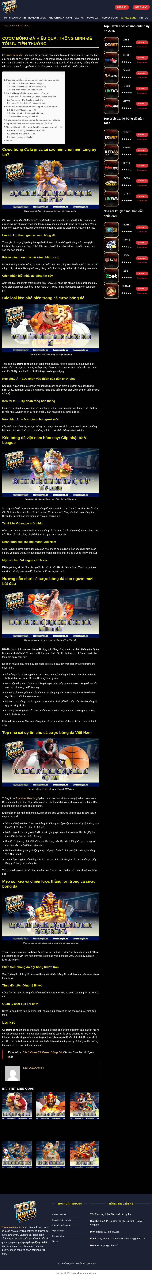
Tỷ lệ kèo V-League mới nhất (23, 110)
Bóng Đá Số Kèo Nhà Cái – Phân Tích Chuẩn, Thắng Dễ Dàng (50, 1126)
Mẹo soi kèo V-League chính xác (25, 116)
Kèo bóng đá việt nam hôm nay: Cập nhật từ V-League (31, 106)
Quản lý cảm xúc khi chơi (22, 137)
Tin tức (143, 18)
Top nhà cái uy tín (25, 798)
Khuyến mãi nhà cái (60, 18)
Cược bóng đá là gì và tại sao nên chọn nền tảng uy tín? (32, 80)
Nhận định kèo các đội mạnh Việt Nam (27, 113)
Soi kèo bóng (128, 18)
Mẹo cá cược (110, 18)
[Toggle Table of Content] (59, 75)
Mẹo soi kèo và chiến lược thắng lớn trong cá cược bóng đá (34, 127)
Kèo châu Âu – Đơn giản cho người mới (28, 103)
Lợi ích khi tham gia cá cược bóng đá (27, 83)
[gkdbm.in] (17, 7)
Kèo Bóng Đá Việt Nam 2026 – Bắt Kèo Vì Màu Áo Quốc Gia (15, 1174)
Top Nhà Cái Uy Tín (15, 18)
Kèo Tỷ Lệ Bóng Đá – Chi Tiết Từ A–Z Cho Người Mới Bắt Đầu (82, 1126)
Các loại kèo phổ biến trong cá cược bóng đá (27, 93)
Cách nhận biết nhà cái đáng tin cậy (26, 90)
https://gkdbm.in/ (109, 1245)
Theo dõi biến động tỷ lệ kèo (23, 134)
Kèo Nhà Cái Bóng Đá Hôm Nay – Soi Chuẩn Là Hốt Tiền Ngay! (50, 1174)
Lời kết (9, 140)
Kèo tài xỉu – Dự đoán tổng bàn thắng (27, 100)
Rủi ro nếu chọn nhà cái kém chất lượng (28, 87)
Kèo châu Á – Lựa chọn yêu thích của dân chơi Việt (33, 97)
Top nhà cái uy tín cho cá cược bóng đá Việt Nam (29, 123)
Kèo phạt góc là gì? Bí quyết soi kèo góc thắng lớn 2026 (84, 1174)
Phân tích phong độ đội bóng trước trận (28, 130)
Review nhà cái (37, 18)
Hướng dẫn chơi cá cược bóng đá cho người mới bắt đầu (33, 120)
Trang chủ (7, 25)
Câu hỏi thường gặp (87, 18)
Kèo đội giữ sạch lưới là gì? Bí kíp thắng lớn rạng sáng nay (16, 1126)
